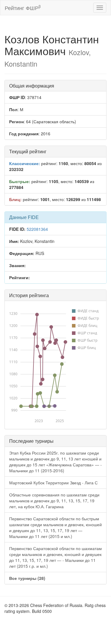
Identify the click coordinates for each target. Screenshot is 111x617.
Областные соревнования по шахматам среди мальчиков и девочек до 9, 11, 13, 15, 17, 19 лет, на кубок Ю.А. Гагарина (54, 500)
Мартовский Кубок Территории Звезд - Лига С (53, 483)
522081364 (37, 229)
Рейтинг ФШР (23, 7)
